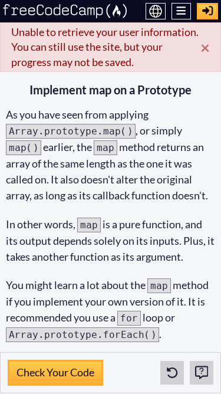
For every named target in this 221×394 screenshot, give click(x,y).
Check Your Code (55, 369)
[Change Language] (156, 11)
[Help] (201, 373)
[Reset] (172, 373)
